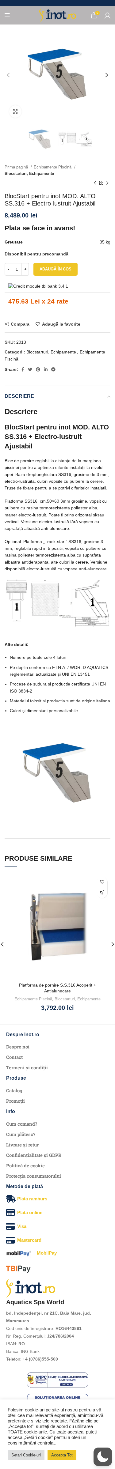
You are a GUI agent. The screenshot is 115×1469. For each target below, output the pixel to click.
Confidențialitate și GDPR (33, 1155)
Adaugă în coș (55, 269)
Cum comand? (21, 1124)
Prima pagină (17, 167)
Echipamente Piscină (53, 167)
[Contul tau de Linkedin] (45, 369)
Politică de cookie (25, 1165)
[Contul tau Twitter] (30, 369)
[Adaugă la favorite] (102, 882)
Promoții (15, 1101)
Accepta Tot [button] (62, 1455)
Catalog (14, 1090)
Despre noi (17, 1047)
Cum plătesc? (20, 1134)
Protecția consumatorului (33, 1176)
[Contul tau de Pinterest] (38, 369)
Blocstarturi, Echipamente (29, 173)
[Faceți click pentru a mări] (15, 111)
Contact (14, 1057)
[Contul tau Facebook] (23, 369)
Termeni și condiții (27, 1067)
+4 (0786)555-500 (40, 1359)
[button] (102, 892)
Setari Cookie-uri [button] (26, 1455)
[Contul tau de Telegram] (53, 369)
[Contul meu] (107, 15)
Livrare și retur (22, 1145)
